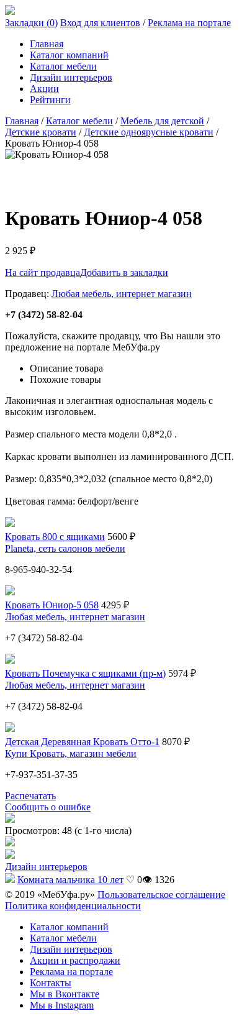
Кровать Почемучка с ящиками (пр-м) (85, 673)
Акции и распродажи (75, 960)
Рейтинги (50, 99)
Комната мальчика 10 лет (70, 879)
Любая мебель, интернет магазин (122, 293)
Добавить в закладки (124, 272)
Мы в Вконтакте (64, 994)
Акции (44, 88)
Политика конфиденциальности (73, 905)
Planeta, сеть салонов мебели (65, 548)
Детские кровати (40, 132)
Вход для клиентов (100, 22)
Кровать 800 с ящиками (55, 536)
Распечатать (30, 795)
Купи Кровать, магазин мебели (71, 753)
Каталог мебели (63, 66)
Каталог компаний (69, 55)
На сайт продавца (42, 272)
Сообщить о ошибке (48, 807)
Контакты (50, 983)
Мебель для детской (162, 121)
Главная (46, 44)
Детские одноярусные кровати (148, 132)
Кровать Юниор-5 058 (52, 605)
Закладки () (31, 22)
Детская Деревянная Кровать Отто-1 (82, 741)
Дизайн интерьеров (71, 77)
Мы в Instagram (62, 1005)
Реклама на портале (189, 22)
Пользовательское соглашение (161, 894)
